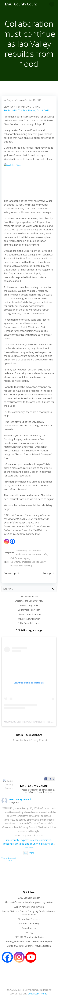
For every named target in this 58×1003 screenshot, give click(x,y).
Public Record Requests (29, 623)
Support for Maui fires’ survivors (29, 906)
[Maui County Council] (9, 784)
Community (21, 550)
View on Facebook (8, 858)
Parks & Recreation (25, 554)
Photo (32, 852)
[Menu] (51, 4)
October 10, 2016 (32, 100)
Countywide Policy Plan (29, 609)
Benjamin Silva (14, 100)
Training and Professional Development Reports (29, 941)
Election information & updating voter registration (29, 902)
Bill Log (29, 932)
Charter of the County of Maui (29, 600)
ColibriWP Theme (37, 993)
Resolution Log (29, 928)
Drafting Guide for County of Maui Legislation (29, 945)
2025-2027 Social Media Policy (29, 937)
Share (10, 860)
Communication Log (29, 923)
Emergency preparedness (22, 561)
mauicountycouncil (35, 722)
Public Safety (42, 554)
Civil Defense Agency (20, 558)
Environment (35, 550)
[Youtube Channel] (30, 957)
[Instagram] (6, 541)
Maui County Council (22, 4)
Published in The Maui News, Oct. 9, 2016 (26, 110)
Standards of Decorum (29, 919)
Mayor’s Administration (29, 618)
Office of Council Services (29, 614)
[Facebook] (12, 541)
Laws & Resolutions (29, 596)
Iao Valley (41, 561)
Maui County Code (29, 605)
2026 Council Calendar (29, 897)
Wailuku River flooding (21, 565)
